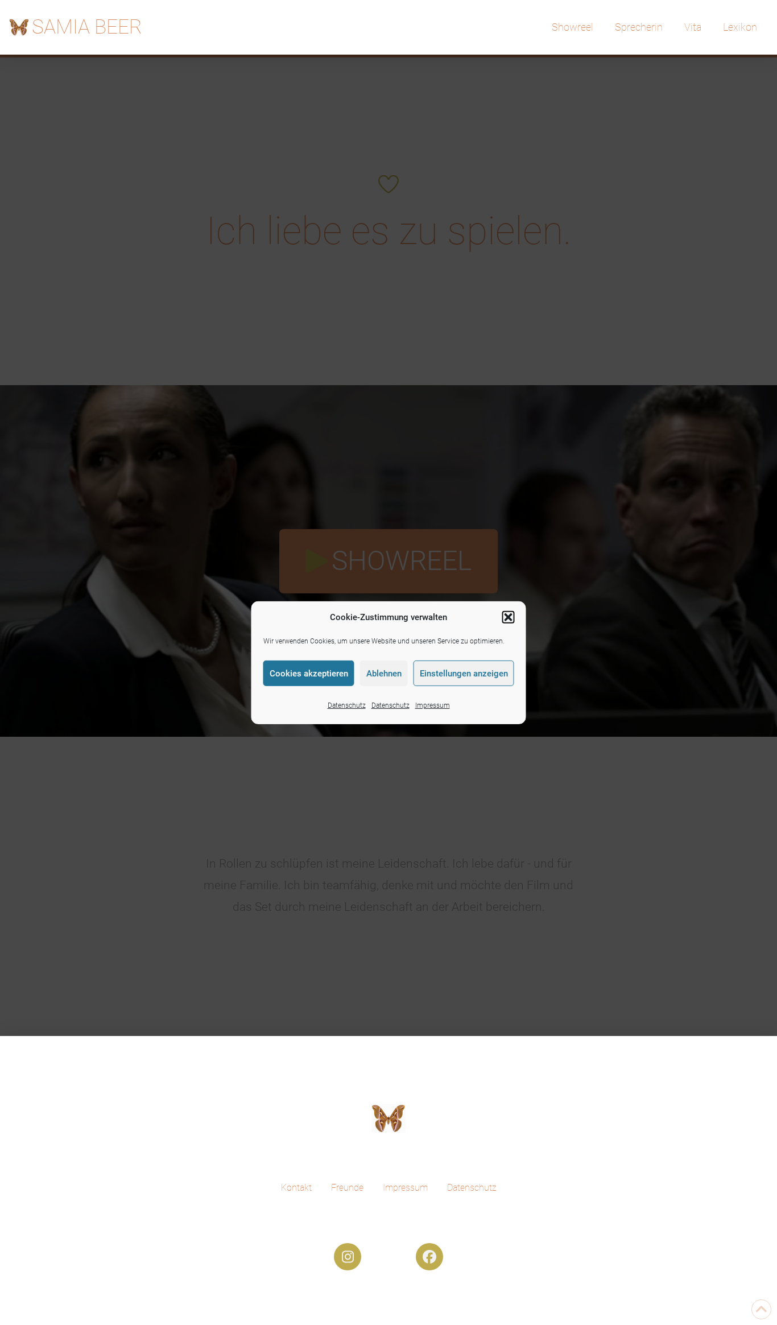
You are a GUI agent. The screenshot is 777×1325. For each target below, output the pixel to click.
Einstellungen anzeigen (464, 673)
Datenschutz (347, 705)
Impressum (432, 705)
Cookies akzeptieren (309, 673)
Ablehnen (384, 673)
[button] (508, 617)
